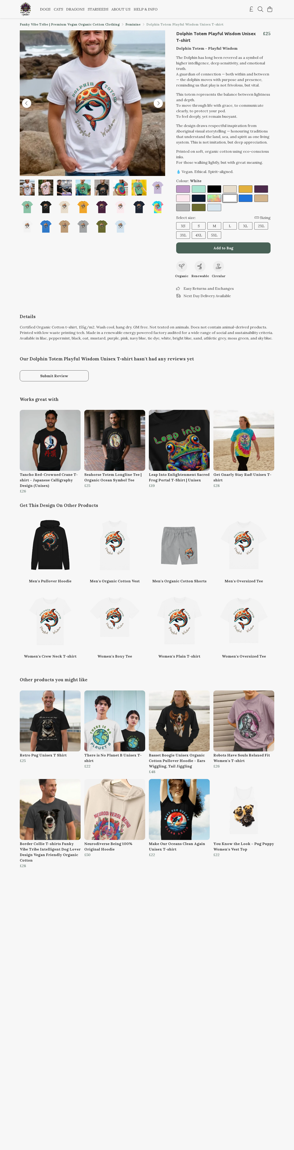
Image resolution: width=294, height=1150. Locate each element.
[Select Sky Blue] (214, 207)
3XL (183, 235)
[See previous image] (26, 103)
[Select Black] (214, 189)
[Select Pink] (183, 198)
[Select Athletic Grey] (183, 207)
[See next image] (158, 103)
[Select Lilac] (183, 189)
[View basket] (269, 9)
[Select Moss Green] (199, 207)
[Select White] (230, 198)
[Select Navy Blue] (199, 198)
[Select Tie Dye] (214, 198)
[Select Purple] (261, 189)
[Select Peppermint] (199, 189)
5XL (214, 235)
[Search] (260, 9)
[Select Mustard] (245, 189)
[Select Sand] (261, 198)
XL (245, 226)
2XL (261, 226)
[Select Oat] (230, 189)
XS (183, 226)
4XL (198, 235)
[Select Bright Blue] (245, 198)
